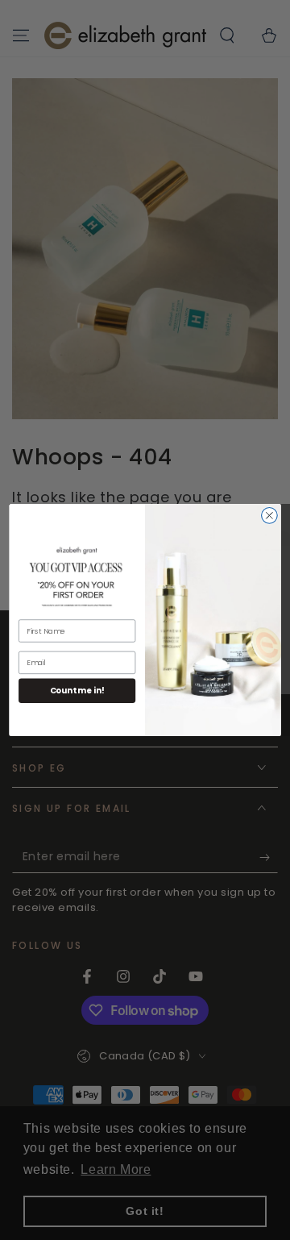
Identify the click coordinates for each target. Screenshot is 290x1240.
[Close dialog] (270, 516)
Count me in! (77, 691)
